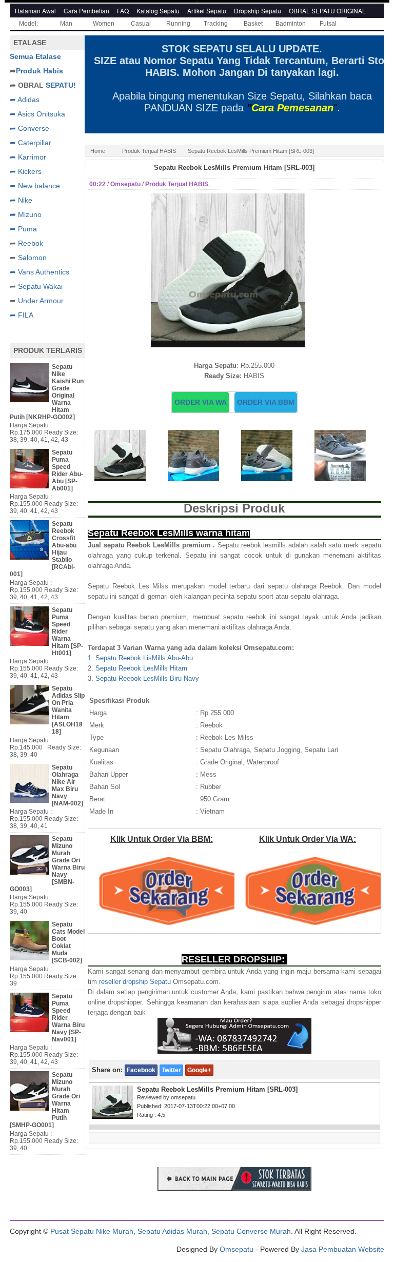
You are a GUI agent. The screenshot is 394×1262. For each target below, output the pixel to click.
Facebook (141, 1070)
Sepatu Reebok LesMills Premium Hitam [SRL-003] (234, 167)
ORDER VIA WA (200, 402)
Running (178, 23)
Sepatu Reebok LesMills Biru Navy (147, 678)
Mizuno (30, 214)
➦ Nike (21, 200)
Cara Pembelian (86, 10)
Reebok (30, 243)
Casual (141, 23)
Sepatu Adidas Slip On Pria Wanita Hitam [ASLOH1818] (68, 710)
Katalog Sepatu (158, 10)
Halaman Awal (35, 10)
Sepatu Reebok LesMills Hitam (141, 668)
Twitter (171, 1070)
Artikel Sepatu (206, 10)
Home (97, 151)
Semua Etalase (35, 56)
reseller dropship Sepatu (135, 981)
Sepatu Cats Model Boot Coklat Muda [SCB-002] (68, 942)
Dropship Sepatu (257, 10)
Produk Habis (39, 71)
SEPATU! (61, 85)
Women (103, 23)
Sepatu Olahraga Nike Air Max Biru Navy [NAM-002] (67, 785)
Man (66, 23)
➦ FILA (21, 315)
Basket (253, 23)
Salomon (32, 257)
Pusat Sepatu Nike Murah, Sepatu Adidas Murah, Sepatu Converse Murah (170, 1231)
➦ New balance (35, 186)
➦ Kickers (26, 171)
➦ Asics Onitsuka (37, 114)
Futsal (328, 23)
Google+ (199, 1070)
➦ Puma (23, 229)
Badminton (290, 23)
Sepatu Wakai (40, 286)
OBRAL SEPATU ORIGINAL (327, 10)
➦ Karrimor (28, 157)
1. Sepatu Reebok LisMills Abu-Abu (140, 658)
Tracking (216, 23)
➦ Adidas (25, 99)
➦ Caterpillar (30, 143)
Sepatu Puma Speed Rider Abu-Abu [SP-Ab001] (67, 470)
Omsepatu (236, 1249)
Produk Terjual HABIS (149, 151)
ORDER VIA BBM (265, 402)
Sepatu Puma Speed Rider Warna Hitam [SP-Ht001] (67, 631)
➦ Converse (29, 128)
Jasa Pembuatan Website (342, 1249)
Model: (28, 23)
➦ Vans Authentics (39, 272)
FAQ (123, 10)
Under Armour (41, 301)
